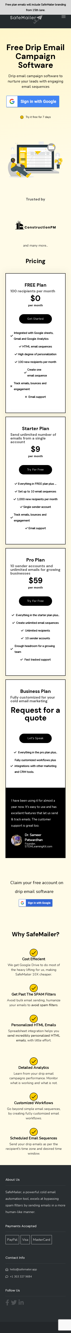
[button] (35, 319)
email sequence (37, 376)
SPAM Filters (45, 994)
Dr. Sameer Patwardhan (34, 837)
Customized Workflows (33, 1102)
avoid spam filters (44, 1005)
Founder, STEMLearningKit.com (38, 845)
